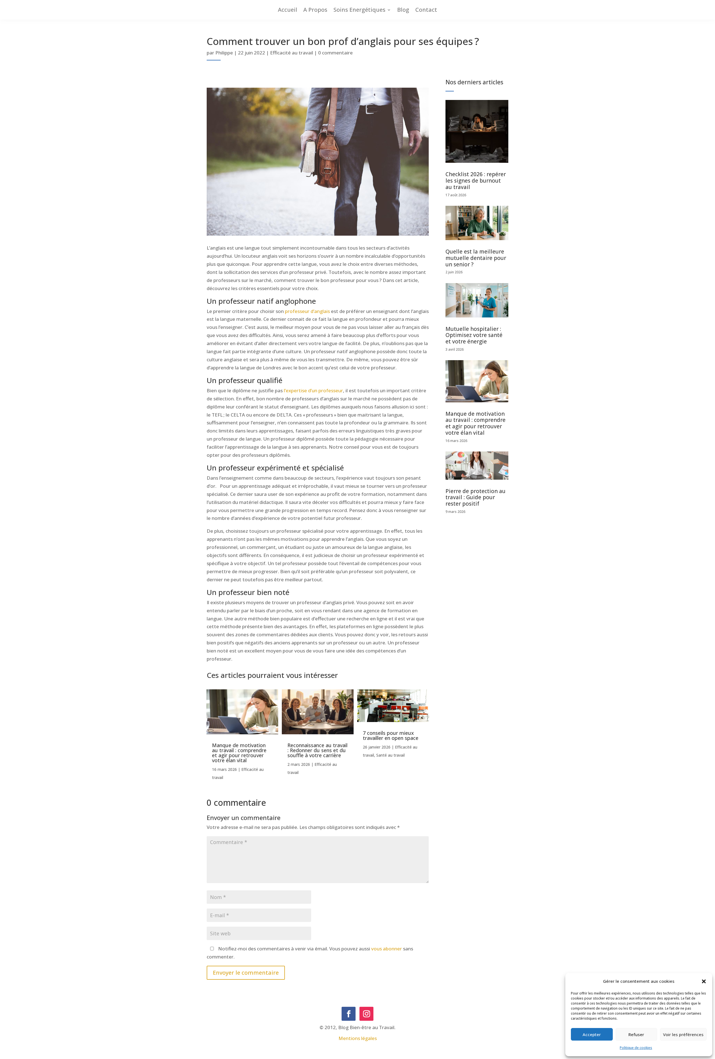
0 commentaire (335, 52)
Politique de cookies (636, 1047)
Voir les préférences (683, 1034)
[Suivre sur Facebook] (349, 1014)
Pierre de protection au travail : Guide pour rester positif (475, 497)
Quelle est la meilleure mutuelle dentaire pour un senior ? (475, 258)
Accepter (592, 1034)
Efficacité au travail (291, 52)
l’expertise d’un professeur (313, 390)
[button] (704, 981)
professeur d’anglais (307, 311)
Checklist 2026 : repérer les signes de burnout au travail (475, 181)
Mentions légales (358, 1038)
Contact (426, 9)
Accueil (287, 9)
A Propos (315, 9)
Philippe (224, 52)
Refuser (636, 1034)
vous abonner (386, 948)
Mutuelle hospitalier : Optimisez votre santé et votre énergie (473, 335)
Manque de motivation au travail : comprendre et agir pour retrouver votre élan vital (239, 753)
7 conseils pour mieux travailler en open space (390, 735)
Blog (403, 9)
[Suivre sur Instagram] (366, 1014)
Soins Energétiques (359, 9)
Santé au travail (390, 755)
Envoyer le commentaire (246, 972)
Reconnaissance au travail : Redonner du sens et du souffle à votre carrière (317, 750)
